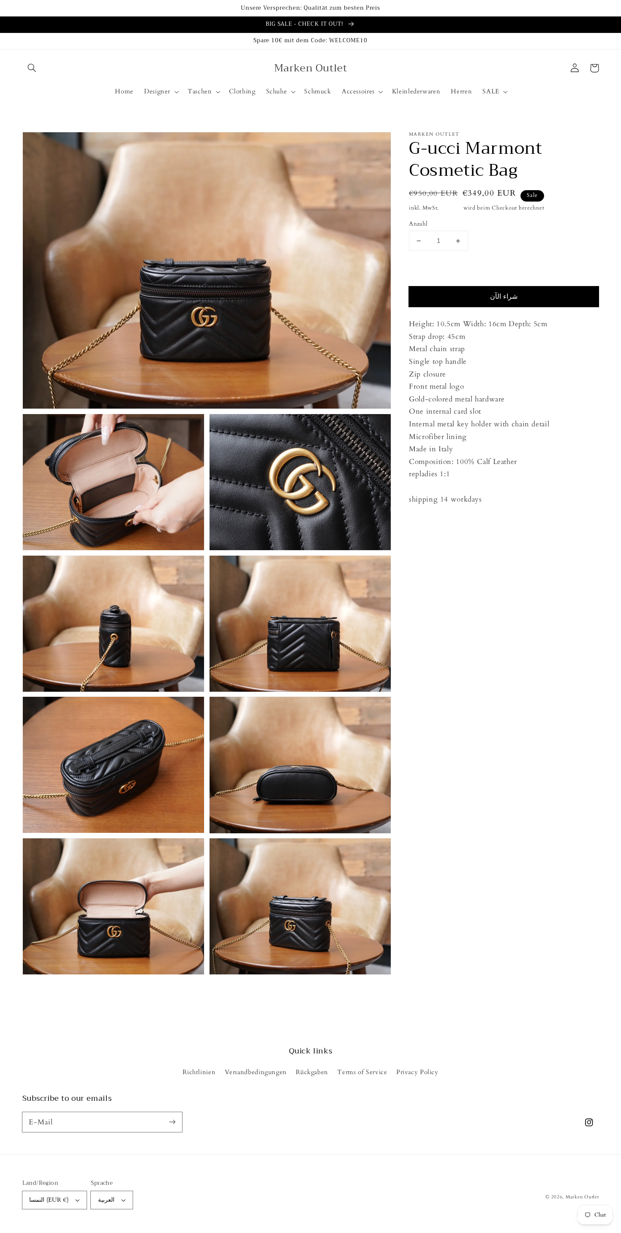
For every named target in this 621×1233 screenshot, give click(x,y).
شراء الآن (504, 297)
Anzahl (418, 224)
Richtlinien (198, 1072)
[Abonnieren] (172, 1122)
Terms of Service (362, 1072)
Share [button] (427, 522)
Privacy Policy (417, 1072)
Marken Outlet (582, 1197)
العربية (106, 1200)
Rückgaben (312, 1072)
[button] (32, 68)
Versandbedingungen (256, 1072)
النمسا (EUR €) (48, 1200)
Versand (451, 208)
